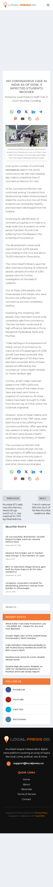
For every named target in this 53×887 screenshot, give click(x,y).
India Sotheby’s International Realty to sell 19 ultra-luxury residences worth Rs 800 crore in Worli (26, 647)
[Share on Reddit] (37, 119)
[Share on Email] (22, 119)
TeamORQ (40, 816)
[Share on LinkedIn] (33, 112)
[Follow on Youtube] (37, 823)
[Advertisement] (26, 37)
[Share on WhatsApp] (11, 112)
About (26, 784)
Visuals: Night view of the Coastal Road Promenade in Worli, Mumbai (26, 637)
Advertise (26, 789)
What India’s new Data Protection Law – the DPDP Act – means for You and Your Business (26, 626)
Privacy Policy (41, 813)
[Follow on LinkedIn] (31, 823)
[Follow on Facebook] (12, 823)
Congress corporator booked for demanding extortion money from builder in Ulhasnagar (25, 585)
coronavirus (12, 170)
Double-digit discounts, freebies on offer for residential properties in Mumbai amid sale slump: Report (24, 669)
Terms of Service (26, 794)
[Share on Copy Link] (30, 119)
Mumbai (24, 101)
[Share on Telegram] (40, 112)
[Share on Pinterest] (15, 119)
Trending (35, 101)
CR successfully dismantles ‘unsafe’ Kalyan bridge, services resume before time (25, 539)
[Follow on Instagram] (24, 823)
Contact (26, 799)
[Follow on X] (18, 823)
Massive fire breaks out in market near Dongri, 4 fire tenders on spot (25, 554)
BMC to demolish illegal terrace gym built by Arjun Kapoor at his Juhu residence (26, 569)
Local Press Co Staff (28, 97)
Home (26, 779)
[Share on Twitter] (26, 112)
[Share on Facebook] (19, 112)
